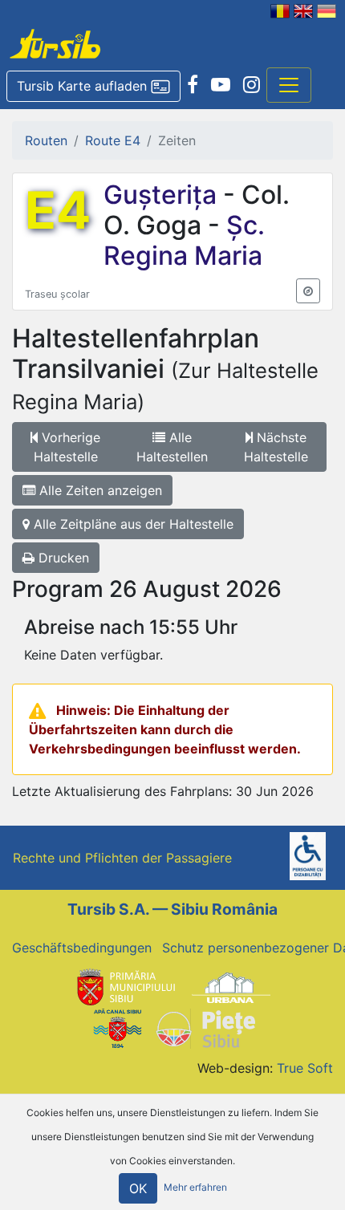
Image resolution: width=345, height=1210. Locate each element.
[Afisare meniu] (288, 85)
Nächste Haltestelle (276, 447)
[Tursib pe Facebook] (193, 85)
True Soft (305, 1068)
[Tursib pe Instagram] (251, 85)
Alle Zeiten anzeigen (98, 490)
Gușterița (163, 194)
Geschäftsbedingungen (82, 948)
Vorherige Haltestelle (67, 447)
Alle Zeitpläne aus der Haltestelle (131, 524)
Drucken (61, 558)
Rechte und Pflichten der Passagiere (122, 858)
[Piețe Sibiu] (205, 1027)
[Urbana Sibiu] (231, 986)
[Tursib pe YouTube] (221, 85)
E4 (58, 210)
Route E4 (112, 140)
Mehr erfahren (195, 1187)
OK (138, 1188)
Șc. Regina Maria (184, 240)
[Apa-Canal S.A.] (117, 1027)
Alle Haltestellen (172, 447)
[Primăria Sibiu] (124, 986)
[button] (93, 87)
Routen (46, 140)
